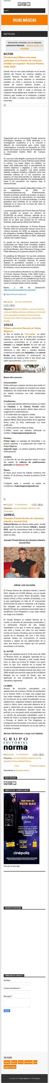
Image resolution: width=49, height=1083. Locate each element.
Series (20, 1062)
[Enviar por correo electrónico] (5, 305)
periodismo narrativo (17, 315)
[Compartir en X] (9, 305)
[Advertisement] (21, 887)
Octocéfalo (8, 511)
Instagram (20, 4)
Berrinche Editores (20, 309)
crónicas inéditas (11, 312)
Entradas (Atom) (22, 770)
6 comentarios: (21, 505)
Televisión (28, 1062)
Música (14, 1062)
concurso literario (36, 309)
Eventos (7, 1062)
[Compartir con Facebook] (11, 305)
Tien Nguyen (36, 1078)
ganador (7, 761)
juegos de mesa (10, 1066)
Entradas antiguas (37, 766)
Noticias (9, 34)
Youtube (28, 4)
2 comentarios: (22, 754)
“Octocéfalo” (30, 334)
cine (35, 1062)
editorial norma (34, 758)
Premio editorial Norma (21, 761)
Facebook (24, 4)
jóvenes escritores (26, 312)
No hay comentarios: (23, 302)
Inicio (17, 766)
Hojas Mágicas (24, 20)
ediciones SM (34, 508)
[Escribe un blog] (7, 305)
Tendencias (26, 318)
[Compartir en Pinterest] (14, 305)
